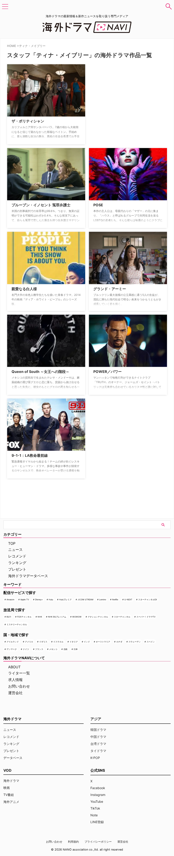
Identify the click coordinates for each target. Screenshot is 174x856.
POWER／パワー (107, 371)
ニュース (15, 549)
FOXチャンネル (24, 616)
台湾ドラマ (98, 744)
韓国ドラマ (98, 730)
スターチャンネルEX (147, 599)
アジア (95, 719)
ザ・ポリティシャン (28, 121)
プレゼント (17, 569)
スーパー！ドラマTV (145, 616)
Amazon (10, 599)
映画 (6, 788)
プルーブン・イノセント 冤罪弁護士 (41, 205)
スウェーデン (134, 641)
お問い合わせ (19, 686)
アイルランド (13, 641)
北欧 (65, 649)
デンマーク (12, 649)
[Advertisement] (111, 92)
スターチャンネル (122, 616)
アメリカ (29, 641)
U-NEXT (128, 599)
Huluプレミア (65, 599)
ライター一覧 (19, 673)
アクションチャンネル (98, 616)
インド (87, 641)
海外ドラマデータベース (28, 576)
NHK (40, 616)
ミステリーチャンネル (17, 624)
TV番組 (8, 795)
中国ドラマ (98, 737)
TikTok (95, 808)
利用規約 (73, 841)
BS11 (9, 616)
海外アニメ (11, 802)
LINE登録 (97, 822)
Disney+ (39, 599)
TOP (11, 543)
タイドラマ (98, 751)
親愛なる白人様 (24, 289)
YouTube (96, 801)
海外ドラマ (11, 781)
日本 (76, 649)
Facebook (97, 788)
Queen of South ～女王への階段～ (40, 371)
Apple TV (24, 599)
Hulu (51, 599)
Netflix (115, 599)
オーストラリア (103, 641)
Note (94, 815)
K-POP (95, 758)
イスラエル (58, 641)
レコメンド (17, 556)
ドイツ (26, 649)
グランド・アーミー (109, 289)
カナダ (119, 641)
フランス (39, 649)
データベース (12, 758)
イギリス (43, 641)
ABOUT (14, 667)
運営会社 (15, 693)
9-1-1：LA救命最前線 (30, 455)
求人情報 (15, 679)
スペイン (151, 641)
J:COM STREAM (85, 599)
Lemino (102, 599)
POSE (98, 205)
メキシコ (53, 649)
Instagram (97, 795)
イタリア (74, 641)
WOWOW (77, 616)
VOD (7, 770)
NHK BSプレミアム (57, 616)
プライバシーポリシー (98, 841)
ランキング (17, 562)
